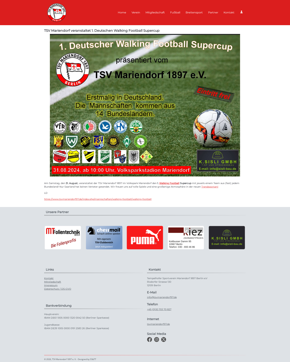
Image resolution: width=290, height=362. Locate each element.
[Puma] (104, 237)
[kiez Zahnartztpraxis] (145, 237)
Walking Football (169, 183)
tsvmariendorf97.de (158, 324)
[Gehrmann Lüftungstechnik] (227, 237)
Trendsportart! (209, 186)
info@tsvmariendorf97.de (162, 297)
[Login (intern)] (241, 12)
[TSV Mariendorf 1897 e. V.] (57, 12)
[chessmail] (63, 237)
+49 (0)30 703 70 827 (159, 309)
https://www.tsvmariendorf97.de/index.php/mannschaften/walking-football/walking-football (98, 199)
